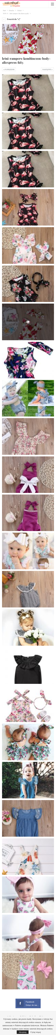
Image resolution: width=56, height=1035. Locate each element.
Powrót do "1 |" (13, 19)
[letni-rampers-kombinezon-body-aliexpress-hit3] (28, 92)
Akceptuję (23, 1032)
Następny (47, 69)
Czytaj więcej (35, 1032)
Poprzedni (9, 69)
